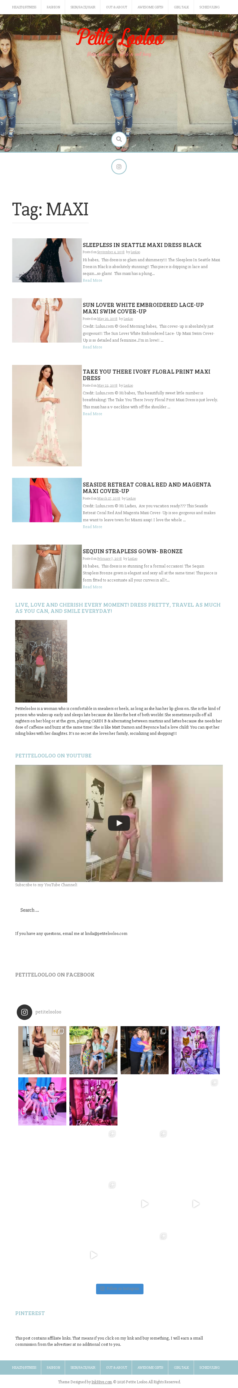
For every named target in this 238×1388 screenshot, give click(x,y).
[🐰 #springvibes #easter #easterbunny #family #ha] (42, 1204)
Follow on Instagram (123, 1288)
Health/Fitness (24, 7)
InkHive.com (101, 1382)
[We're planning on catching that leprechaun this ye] (196, 1255)
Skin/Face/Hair (83, 7)
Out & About (116, 7)
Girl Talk (181, 7)
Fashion (53, 7)
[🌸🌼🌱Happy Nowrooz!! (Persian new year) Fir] (42, 1255)
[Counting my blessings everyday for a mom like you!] (145, 1050)
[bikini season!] (119, 823)
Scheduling (210, 7)
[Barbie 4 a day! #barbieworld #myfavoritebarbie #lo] (93, 1101)
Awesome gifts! (150, 7)
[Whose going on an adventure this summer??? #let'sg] (196, 1050)
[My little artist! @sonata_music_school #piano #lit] (42, 1153)
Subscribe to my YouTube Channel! (46, 884)
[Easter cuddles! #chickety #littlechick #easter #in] (93, 1153)
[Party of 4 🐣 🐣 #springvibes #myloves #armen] (145, 1153)
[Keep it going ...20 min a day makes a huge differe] (93, 1255)
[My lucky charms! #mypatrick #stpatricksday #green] (145, 1255)
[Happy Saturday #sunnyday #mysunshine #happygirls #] (145, 1101)
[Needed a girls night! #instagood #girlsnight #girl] (196, 1101)
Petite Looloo (119, 38)
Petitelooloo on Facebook (55, 974)
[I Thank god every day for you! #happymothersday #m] (93, 1050)
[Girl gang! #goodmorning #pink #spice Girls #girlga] (42, 1101)
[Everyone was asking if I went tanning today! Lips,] (145, 1204)
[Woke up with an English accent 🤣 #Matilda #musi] (196, 1204)
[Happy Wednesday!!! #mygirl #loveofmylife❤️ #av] (196, 1153)
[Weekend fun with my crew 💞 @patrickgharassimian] (42, 1050)
